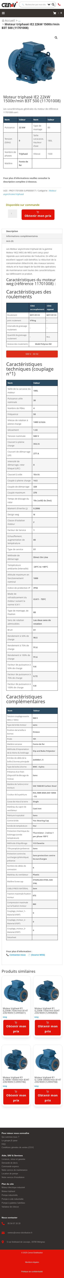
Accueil (10, 20)
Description (12, 231)
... (19, 20)
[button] (56, 37)
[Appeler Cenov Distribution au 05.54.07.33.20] (59, 4)
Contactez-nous (16, 954)
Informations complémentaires (22, 236)
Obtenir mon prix (38, 216)
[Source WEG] (36, 954)
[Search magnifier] (53, 4)
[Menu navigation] (3, 13)
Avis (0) (9, 241)
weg (5, 1017)
